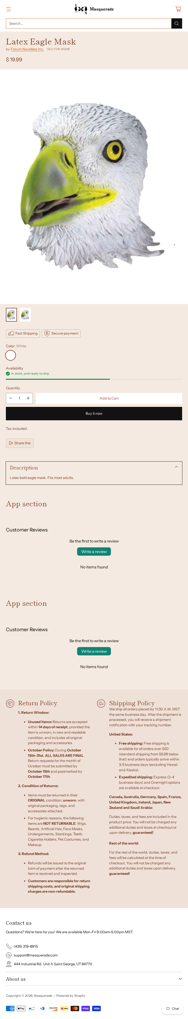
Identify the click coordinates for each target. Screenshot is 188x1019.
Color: (16, 346)
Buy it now (94, 413)
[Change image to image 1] (11, 315)
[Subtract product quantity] (10, 398)
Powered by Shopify (70, 995)
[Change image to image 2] (25, 315)
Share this (22, 443)
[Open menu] (8, 9)
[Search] (176, 23)
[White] (10, 355)
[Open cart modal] (178, 9)
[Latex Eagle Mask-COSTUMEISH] (94, 186)
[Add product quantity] (28, 398)
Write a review (94, 551)
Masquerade (43, 995)
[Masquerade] (94, 9)
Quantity (13, 388)
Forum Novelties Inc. (27, 49)
